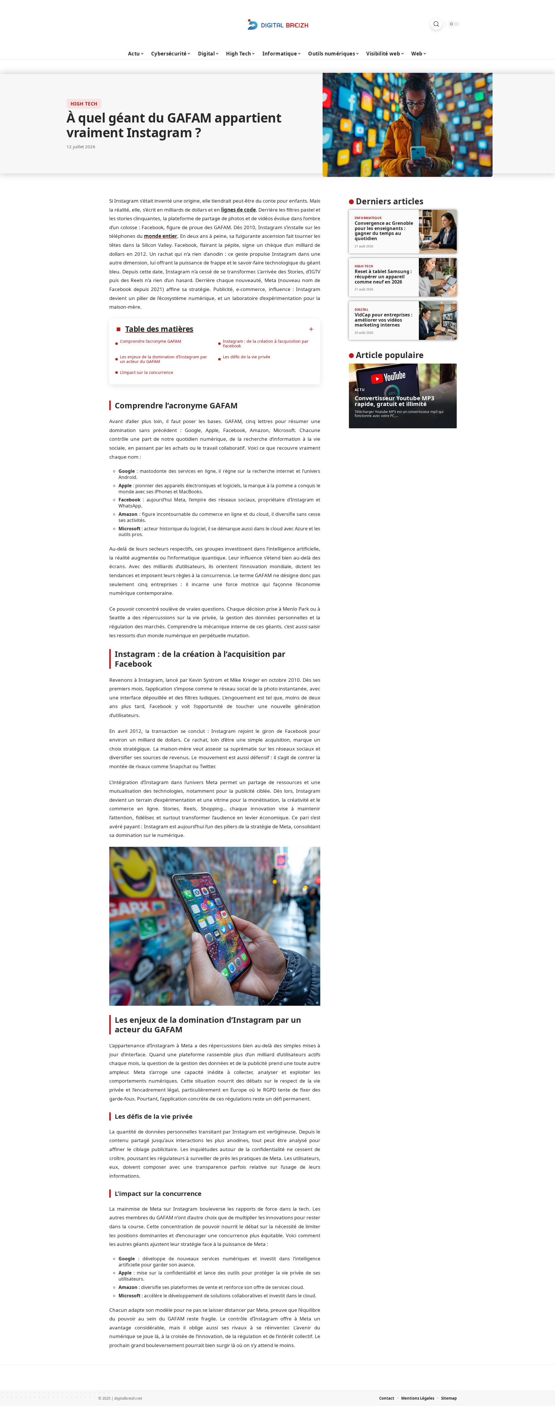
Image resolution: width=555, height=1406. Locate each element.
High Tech (84, 104)
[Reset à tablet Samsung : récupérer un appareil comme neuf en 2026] (438, 277)
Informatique (368, 218)
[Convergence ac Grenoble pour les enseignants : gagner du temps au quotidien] (438, 231)
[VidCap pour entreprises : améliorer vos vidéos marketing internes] (438, 320)
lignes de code (238, 209)
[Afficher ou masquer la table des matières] (253, 329)
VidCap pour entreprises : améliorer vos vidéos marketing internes (383, 320)
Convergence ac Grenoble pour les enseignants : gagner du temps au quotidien (384, 231)
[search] (436, 24)
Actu (360, 389)
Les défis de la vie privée (246, 357)
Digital (362, 309)
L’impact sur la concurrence (146, 372)
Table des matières (159, 329)
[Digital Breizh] (277, 24)
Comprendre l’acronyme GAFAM (150, 341)
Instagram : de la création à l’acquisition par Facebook (265, 343)
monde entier (160, 236)
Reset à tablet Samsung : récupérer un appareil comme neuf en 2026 (383, 276)
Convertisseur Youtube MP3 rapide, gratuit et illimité (394, 401)
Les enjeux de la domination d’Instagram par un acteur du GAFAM (163, 359)
